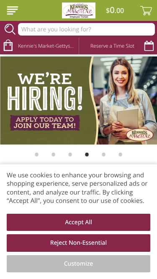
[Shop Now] (12, 10)
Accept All (78, 222)
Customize (78, 264)
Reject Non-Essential (78, 243)
